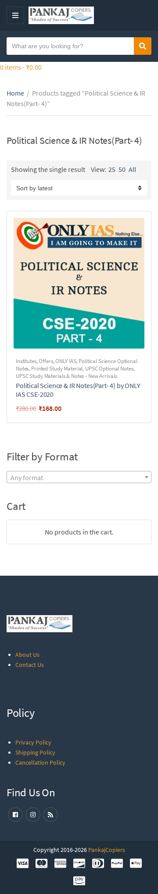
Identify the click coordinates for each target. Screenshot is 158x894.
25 (111, 169)
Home (15, 93)
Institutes (26, 361)
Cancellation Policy (40, 762)
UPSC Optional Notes (109, 368)
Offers (46, 361)
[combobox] (79, 477)
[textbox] (79, 477)
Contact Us (29, 665)
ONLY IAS (65, 361)
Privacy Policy (33, 742)
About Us (27, 655)
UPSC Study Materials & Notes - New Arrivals (66, 376)
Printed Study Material (57, 368)
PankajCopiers (106, 850)
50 (122, 169)
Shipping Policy (35, 752)
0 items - (21, 67)
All (132, 169)
